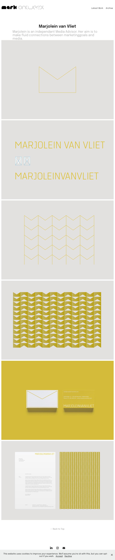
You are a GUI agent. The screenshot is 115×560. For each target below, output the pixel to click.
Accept (59, 556)
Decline (68, 556)
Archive (109, 8)
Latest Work (97, 8)
